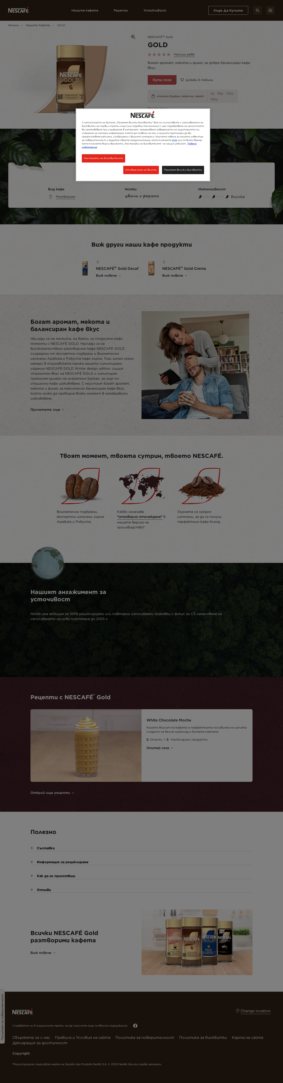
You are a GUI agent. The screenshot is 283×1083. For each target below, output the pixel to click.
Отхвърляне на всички (141, 169)
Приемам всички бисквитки (183, 169)
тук (174, 140)
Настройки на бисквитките (103, 158)
